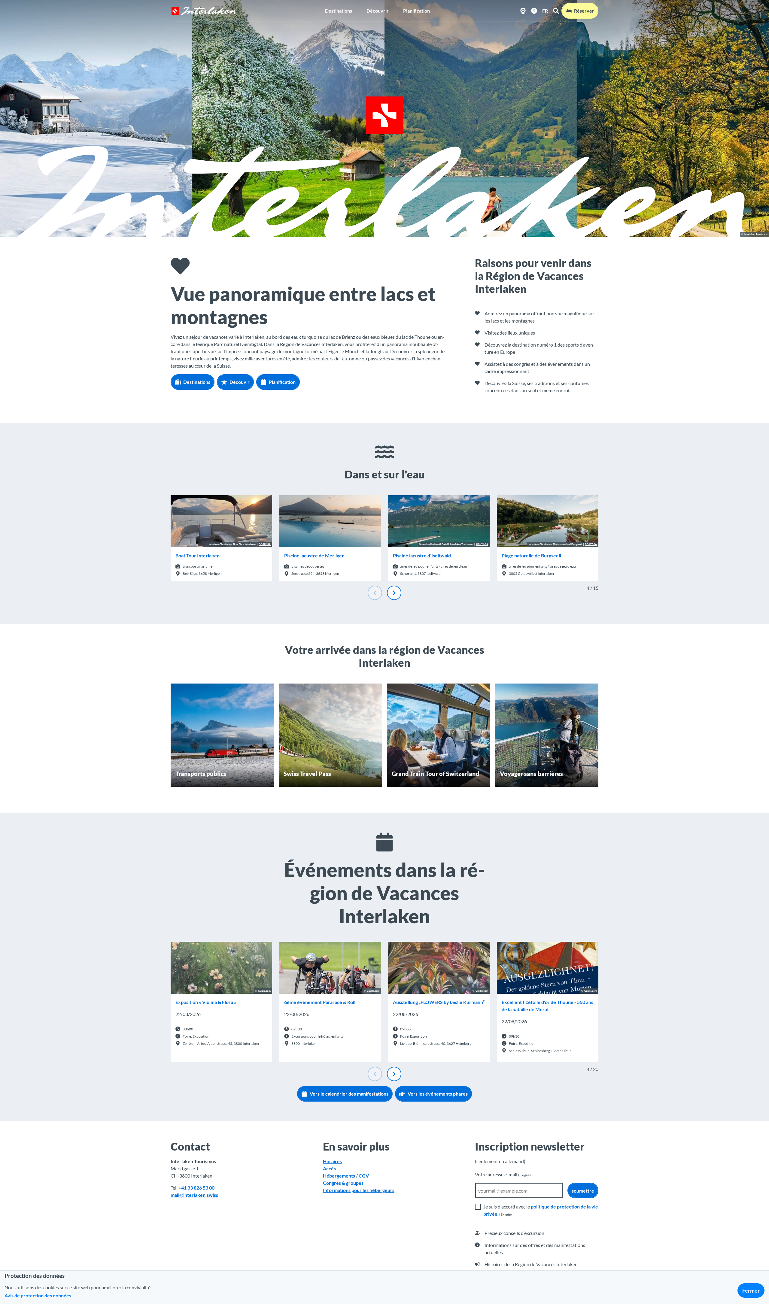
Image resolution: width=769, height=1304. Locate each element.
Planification (416, 11)
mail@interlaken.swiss (194, 1195)
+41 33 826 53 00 (196, 1187)
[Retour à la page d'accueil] (204, 11)
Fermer (751, 1290)
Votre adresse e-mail (503, 1174)
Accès (329, 1168)
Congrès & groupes (343, 1183)
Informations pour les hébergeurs (358, 1190)
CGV (364, 1175)
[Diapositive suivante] (394, 593)
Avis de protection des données (38, 1295)
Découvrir (377, 11)
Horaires (332, 1161)
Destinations (338, 11)
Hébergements (339, 1175)
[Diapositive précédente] (375, 593)
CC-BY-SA (265, 544)
